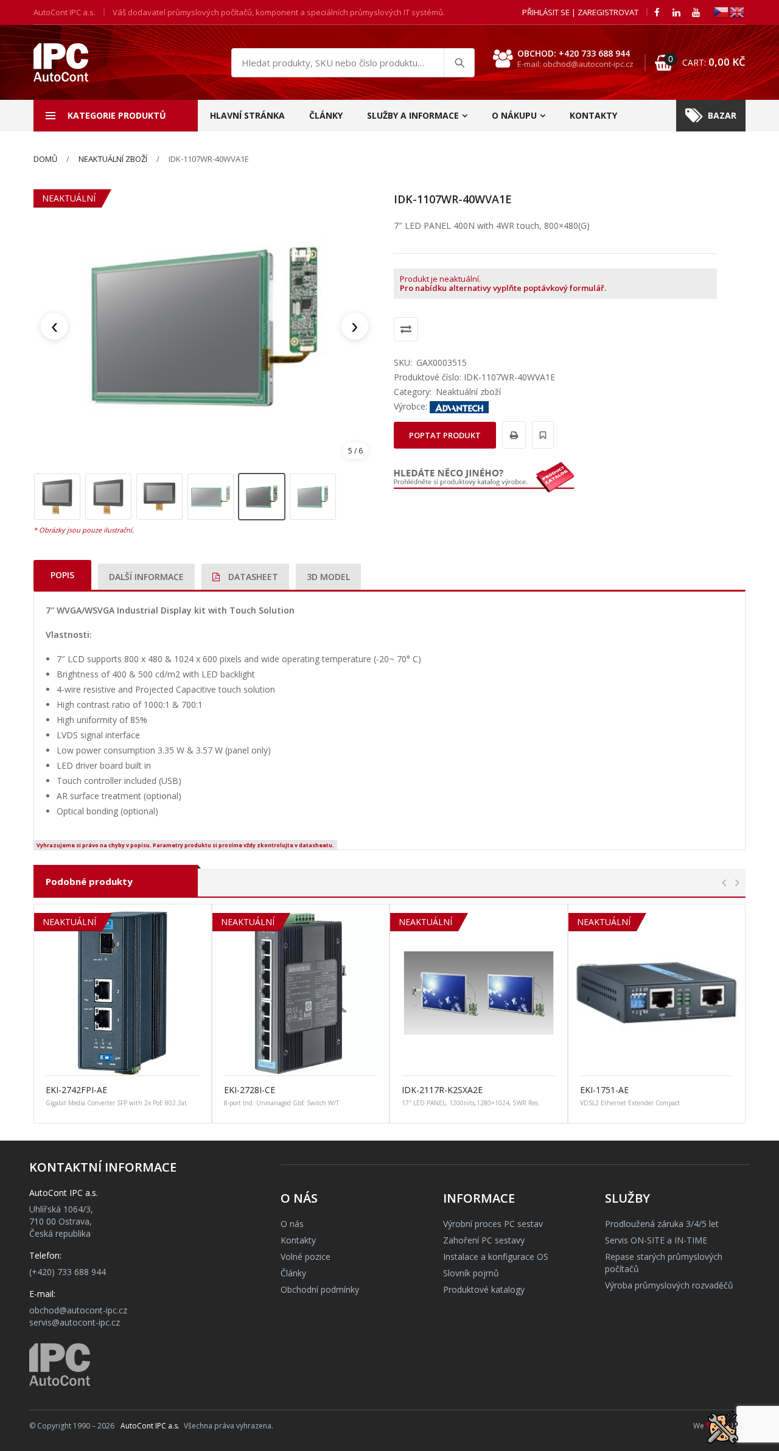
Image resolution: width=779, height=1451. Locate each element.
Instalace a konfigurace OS (495, 1256)
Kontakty (593, 115)
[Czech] (722, 11)
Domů (45, 158)
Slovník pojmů (471, 1273)
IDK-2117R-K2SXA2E (442, 1090)
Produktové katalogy (484, 1289)
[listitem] (57, 497)
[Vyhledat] (459, 63)
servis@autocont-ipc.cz (74, 1322)
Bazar (722, 115)
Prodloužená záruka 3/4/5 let (662, 1223)
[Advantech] (459, 406)
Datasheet (252, 576)
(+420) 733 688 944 (67, 1272)
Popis (62, 575)
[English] (738, 11)
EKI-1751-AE (604, 1090)
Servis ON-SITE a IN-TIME (656, 1240)
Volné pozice (305, 1256)
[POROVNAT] (406, 329)
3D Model (328, 576)
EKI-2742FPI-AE (76, 1090)
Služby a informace (413, 115)
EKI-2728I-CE (249, 1090)
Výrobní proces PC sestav (493, 1223)
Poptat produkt (445, 435)
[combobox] (353, 63)
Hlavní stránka (247, 115)
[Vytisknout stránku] (512, 435)
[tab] (62, 575)
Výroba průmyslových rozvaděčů (669, 1285)
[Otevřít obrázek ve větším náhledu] (204, 326)
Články (326, 115)
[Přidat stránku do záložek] (541, 435)
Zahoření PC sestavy (484, 1240)
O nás (292, 1223)
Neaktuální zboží (113, 158)
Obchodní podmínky (320, 1289)
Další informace (146, 576)
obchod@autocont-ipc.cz (78, 1310)
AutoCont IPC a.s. (150, 1426)
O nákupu (514, 115)
